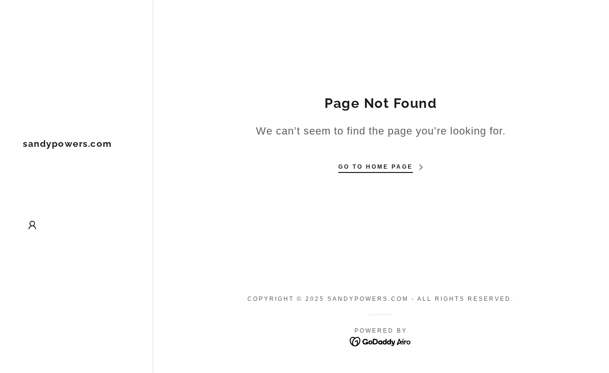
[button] (32, 225)
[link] (67, 144)
